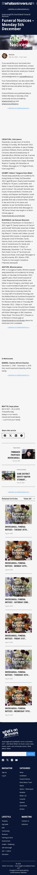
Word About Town (26, 782)
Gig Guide (5, 824)
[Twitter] (7, 760)
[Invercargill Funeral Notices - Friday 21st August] (18, 623)
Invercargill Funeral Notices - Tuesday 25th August (16, 528)
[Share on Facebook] (5, 435)
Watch (22, 785)
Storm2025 (23, 805)
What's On (23, 795)
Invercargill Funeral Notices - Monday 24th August (15, 564)
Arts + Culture (6, 851)
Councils (22, 799)
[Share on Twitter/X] (10, 436)
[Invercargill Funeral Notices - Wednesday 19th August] (18, 696)
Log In (4, 775)
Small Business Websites (18, 872)
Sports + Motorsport (26, 789)
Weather (22, 792)
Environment (6, 841)
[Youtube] (16, 760)
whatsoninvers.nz (8, 101)
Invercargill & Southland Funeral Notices (16, 15)
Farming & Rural (7, 837)
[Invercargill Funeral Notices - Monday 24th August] (18, 550)
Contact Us (25, 821)
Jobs (3, 827)
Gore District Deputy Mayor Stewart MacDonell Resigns (23, 477)
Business (5, 834)
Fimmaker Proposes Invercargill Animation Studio (12, 455)
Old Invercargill (7, 847)
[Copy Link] (21, 435)
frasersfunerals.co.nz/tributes (13, 216)
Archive (22, 809)
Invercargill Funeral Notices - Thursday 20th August (16, 673)
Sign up (4, 772)
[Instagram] (12, 760)
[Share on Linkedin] (16, 436)
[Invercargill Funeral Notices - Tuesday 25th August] (18, 514)
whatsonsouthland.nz (10, 104)
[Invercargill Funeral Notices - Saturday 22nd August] (18, 587)
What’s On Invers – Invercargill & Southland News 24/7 (18, 867)
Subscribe (31, 754)
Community (6, 831)
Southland (23, 775)
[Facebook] (3, 760)
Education (5, 854)
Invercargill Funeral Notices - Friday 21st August (15, 637)
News (21, 772)
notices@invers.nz (26, 76)
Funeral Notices (25, 779)
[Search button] (33, 3)
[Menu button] (3, 3)
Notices (11, 55)
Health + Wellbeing (8, 844)
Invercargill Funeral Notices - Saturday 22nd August (16, 601)
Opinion (22, 802)
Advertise (25, 824)
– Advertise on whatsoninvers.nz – (18, 108)
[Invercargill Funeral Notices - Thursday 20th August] (18, 659)
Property (5, 821)
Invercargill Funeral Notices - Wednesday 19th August (17, 710)
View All (27, 499)
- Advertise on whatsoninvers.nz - (19, 9)
